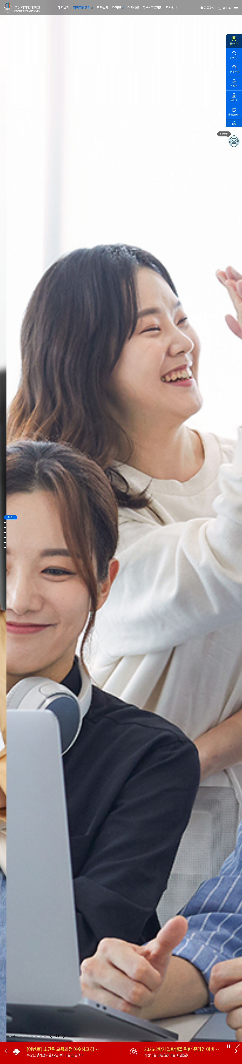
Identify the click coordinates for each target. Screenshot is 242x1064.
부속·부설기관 (152, 7)
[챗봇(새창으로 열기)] (234, 139)
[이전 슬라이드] (6, 1051)
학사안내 (171, 7)
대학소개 (63, 7)
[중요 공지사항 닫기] (237, 1046)
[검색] (219, 7)
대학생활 (133, 7)
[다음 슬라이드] (235, 1051)
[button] (5, 1036)
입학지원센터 (82, 7)
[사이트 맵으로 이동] (235, 8)
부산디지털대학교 (22, 7)
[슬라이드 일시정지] (57, 1036)
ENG (228, 8)
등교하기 (210, 7)
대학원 (117, 7)
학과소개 (102, 7)
